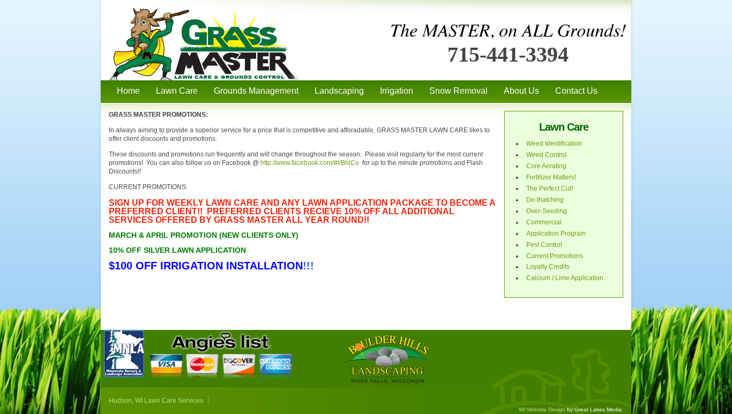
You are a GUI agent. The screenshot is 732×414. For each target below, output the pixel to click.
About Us (521, 90)
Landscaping (339, 90)
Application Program (556, 233)
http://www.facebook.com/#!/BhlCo (309, 163)
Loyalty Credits (548, 266)
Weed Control (546, 155)
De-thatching (545, 200)
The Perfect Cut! (549, 188)
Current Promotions (554, 256)
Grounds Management (256, 90)
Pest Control (544, 245)
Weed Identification (554, 143)
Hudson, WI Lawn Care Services (156, 400)
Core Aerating (546, 166)
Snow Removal (458, 90)
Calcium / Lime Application (564, 278)
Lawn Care (177, 90)
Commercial (544, 222)
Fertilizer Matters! (551, 177)
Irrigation (396, 90)
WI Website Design (542, 409)
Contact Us (576, 90)
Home (128, 90)
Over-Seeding (546, 211)
